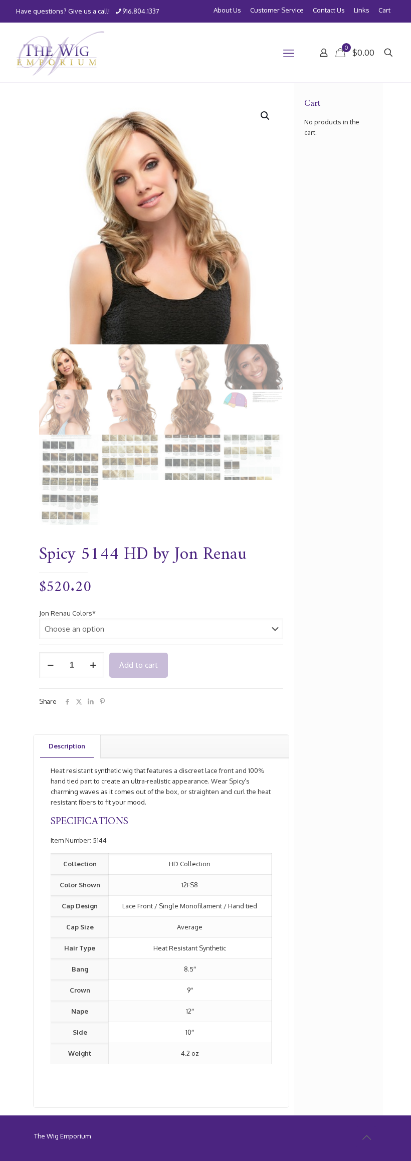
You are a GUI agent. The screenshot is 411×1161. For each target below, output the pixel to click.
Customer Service (277, 10)
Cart (384, 10)
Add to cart (138, 665)
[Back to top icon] (366, 1136)
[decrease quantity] (50, 665)
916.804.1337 (140, 11)
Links (361, 10)
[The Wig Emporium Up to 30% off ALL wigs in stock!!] (60, 53)
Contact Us (329, 10)
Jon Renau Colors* (67, 613)
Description (67, 746)
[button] (266, 116)
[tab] (67, 746)
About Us (227, 10)
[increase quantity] (93, 665)
